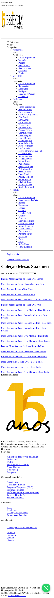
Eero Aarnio (24, 120)
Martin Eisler (24, 161)
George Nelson (25, 130)
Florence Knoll (25, 127)
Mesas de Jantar (25, 226)
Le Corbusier (24, 148)
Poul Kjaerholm (25, 177)
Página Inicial (13, 254)
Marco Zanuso (25, 156)
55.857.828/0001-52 (17, 595)
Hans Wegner (24, 135)
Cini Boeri (23, 117)
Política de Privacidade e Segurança (23, 492)
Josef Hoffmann (25, 145)
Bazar (9, 507)
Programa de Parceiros (17, 515)
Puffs (20, 239)
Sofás (20, 241)
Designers (17, 99)
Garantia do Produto (16, 484)
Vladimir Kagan (25, 182)
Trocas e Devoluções (16, 495)
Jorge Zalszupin (25, 143)
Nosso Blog (5, 5)
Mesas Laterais (25, 228)
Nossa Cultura (13, 467)
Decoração (17, 76)
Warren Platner (25, 184)
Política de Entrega (15, 490)
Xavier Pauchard (26, 187)
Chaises (21, 215)
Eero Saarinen (24, 122)
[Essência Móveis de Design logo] (12, 29)
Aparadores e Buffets (28, 200)
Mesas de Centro (26, 223)
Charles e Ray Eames (28, 114)
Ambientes (17, 50)
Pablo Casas (24, 164)
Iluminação (23, 86)
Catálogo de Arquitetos (17, 512)
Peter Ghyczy (24, 171)
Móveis (16, 190)
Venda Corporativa (16, 5)
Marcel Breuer (25, 153)
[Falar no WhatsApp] (46, 588)
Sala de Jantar (24, 68)
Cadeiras (22, 210)
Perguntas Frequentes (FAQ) (20, 487)
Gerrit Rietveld (25, 133)
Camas (21, 208)
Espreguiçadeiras (26, 221)
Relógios (22, 91)
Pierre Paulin (24, 174)
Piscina (21, 63)
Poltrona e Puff (25, 234)
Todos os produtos (26, 57)
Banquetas (23, 205)
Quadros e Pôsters (26, 94)
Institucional (12, 459)
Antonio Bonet (25, 109)
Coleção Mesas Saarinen (18, 259)
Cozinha (22, 73)
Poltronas (22, 236)
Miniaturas (23, 96)
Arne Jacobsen (25, 112)
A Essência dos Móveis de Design (22, 457)
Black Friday (13, 510)
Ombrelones (24, 231)
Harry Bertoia (24, 138)
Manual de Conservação (18, 464)
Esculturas (23, 89)
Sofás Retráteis (25, 247)
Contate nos (12, 482)
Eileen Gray (23, 125)
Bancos (21, 202)
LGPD (10, 462)
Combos (22, 218)
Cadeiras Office (25, 213)
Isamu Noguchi (25, 140)
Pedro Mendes (25, 169)
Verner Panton (24, 179)
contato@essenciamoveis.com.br (22, 527)
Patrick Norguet (25, 166)
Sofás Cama (23, 244)
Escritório (22, 70)
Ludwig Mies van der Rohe (30, 151)
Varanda (22, 60)
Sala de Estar (24, 65)
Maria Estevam (25, 158)
